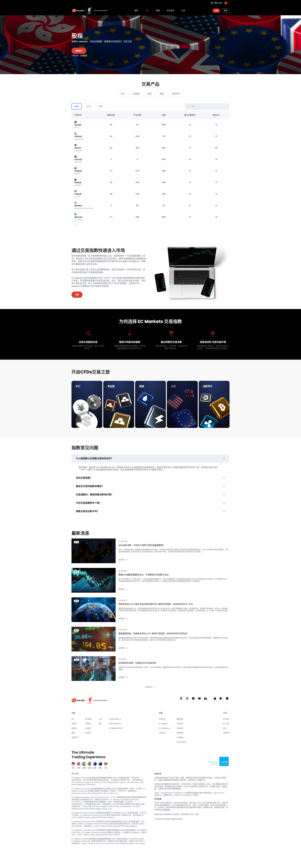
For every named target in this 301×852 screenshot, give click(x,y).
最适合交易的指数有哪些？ (90, 486)
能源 (149, 93)
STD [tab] (77, 106)
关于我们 (226, 719)
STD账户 (88, 723)
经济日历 (162, 719)
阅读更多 (121, 560)
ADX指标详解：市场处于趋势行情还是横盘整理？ (141, 545)
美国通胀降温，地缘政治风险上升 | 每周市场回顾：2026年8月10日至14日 (153, 633)
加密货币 (176, 93)
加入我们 (226, 723)
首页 (136, 10)
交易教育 (180, 733)
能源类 (73, 728)
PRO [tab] (101, 106)
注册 (216, 10)
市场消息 (180, 728)
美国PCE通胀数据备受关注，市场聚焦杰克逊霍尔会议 (143, 575)
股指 (162, 93)
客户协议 (216, 786)
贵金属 (136, 93)
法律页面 (166, 809)
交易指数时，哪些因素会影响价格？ (94, 494)
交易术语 (162, 733)
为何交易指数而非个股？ (89, 503)
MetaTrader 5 (115, 723)
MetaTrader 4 (115, 719)
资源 (158, 10)
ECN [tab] (89, 106)
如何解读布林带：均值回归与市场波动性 (137, 663)
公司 (183, 10)
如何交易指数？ (84, 478)
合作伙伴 (170, 10)
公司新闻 (180, 737)
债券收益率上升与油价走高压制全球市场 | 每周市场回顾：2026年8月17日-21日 (155, 604)
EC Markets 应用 (115, 728)
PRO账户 (88, 733)
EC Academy (164, 728)
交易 (147, 10)
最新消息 (180, 719)
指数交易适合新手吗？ (87, 511)
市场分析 (180, 723)
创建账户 (79, 50)
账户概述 (88, 719)
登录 (226, 10)
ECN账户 (88, 728)
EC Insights (163, 723)
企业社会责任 (181, 742)
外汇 (123, 93)
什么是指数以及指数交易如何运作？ (94, 458)
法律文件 (226, 733)
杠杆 (100, 719)
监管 (224, 728)
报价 (100, 723)
